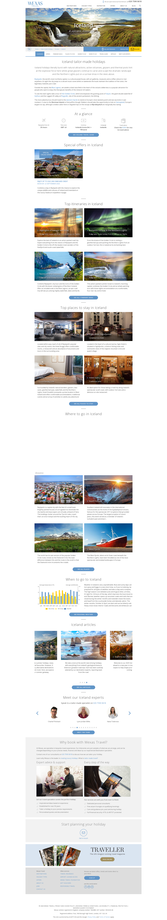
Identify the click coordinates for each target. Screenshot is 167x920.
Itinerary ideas (58, 54)
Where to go (82, 54)
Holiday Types (41, 877)
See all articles (83, 687)
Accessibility (104, 906)
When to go (93, 54)
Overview (40, 54)
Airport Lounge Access (69, 877)
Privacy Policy (92, 917)
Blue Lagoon (56, 87)
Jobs (38, 886)
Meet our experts (124, 54)
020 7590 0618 (99, 703)
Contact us (40, 889)
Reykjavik (38, 79)
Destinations (41, 874)
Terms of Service (104, 917)
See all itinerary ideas (83, 297)
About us (39, 883)
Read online (107, 859)
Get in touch (83, 838)
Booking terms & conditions (87, 906)
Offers (48, 54)
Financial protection (119, 906)
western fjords (72, 100)
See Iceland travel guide (83, 135)
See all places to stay (83, 404)
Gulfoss (37, 96)
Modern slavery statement (83, 908)
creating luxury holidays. (69, 758)
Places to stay (70, 54)
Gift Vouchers (65, 883)
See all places (83, 569)
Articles (113, 54)
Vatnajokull (120, 102)
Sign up (92, 878)
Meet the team (83, 732)
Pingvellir (64, 96)
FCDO (124, 127)
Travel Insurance (66, 874)
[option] (34, 652)
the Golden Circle (68, 94)
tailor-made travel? (91, 758)
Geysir (108, 94)
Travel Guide (104, 54)
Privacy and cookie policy (65, 906)
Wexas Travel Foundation (70, 880)
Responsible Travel (67, 886)
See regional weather (83, 614)
